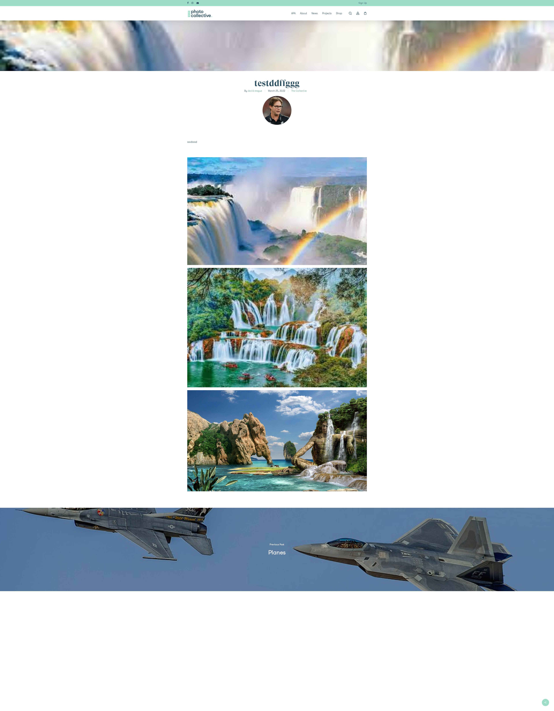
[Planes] (277, 549)
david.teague (255, 91)
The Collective (299, 91)
